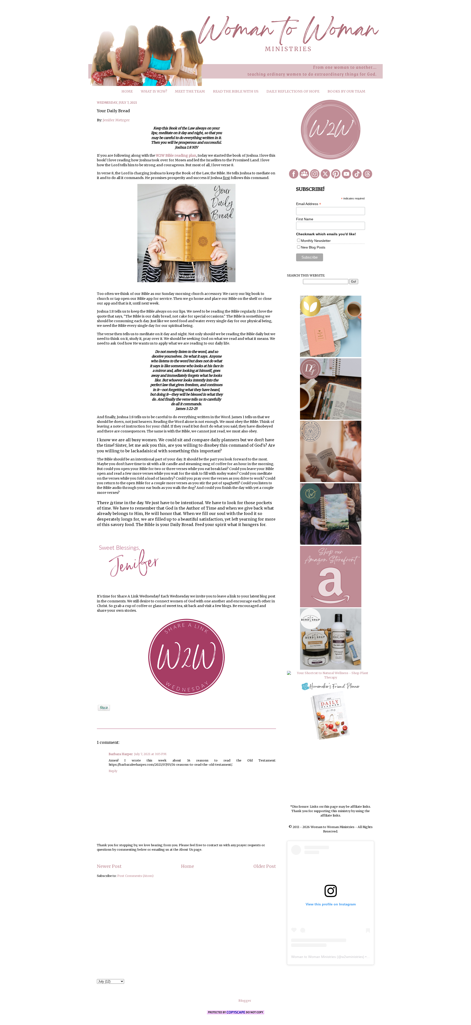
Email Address (308, 204)
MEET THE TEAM (190, 91)
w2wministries (352, 957)
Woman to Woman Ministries (313, 957)
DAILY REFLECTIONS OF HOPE (292, 91)
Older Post (264, 866)
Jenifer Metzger (116, 120)
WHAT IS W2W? (154, 91)
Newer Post (109, 866)
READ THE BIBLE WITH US (236, 91)
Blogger (244, 1000)
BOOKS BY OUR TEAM (346, 91)
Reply (113, 771)
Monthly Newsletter (316, 241)
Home (187, 866)
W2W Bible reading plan (176, 155)
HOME (127, 91)
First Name (304, 219)
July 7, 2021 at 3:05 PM (150, 754)
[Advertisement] (330, 772)
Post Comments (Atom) (135, 876)
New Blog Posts (313, 247)
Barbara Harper (121, 754)
